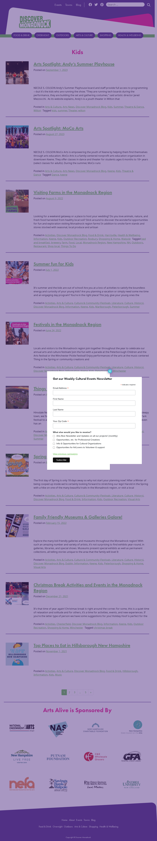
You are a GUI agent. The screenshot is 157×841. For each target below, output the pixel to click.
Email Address (61, 388)
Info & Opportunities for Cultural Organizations (78, 443)
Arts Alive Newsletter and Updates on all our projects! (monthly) (87, 436)
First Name (58, 399)
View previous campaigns (65, 454)
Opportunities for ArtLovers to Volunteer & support (80, 447)
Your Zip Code (61, 421)
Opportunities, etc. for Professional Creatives (78, 439)
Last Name (58, 409)
